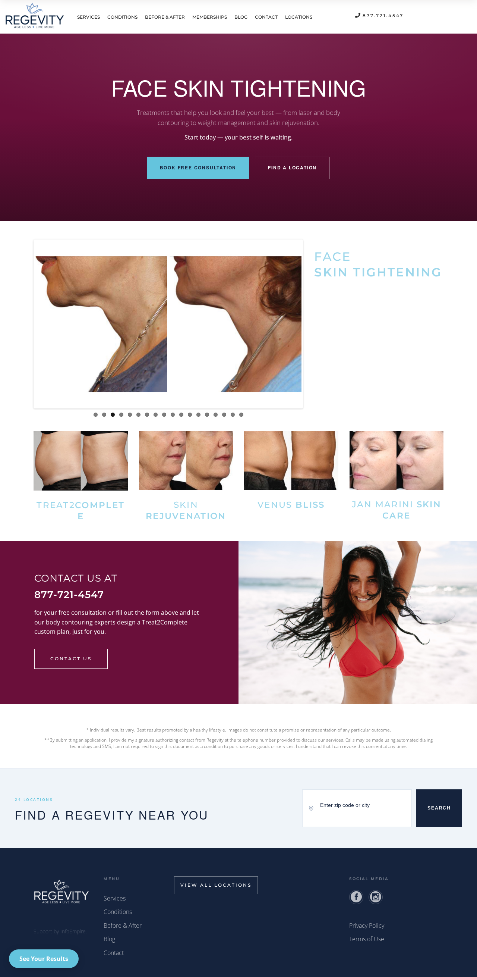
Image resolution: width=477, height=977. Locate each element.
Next (312, 323)
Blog (109, 939)
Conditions (118, 912)
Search (439, 808)
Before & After (123, 925)
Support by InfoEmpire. (60, 931)
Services (115, 898)
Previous (23, 323)
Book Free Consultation (198, 167)
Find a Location (292, 167)
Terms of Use (366, 939)
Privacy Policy (366, 925)
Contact (114, 953)
